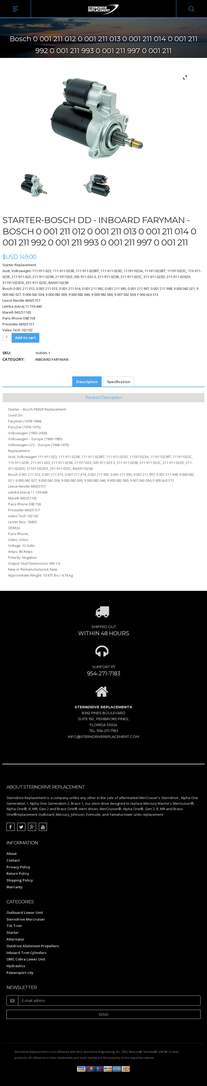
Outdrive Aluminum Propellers (32, 945)
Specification (118, 381)
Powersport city (19, 972)
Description (87, 381)
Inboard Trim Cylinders (26, 952)
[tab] (87, 381)
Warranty (14, 886)
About (11, 853)
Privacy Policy (18, 867)
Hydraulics (15, 965)
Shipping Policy (19, 880)
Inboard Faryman (51, 359)
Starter (12, 932)
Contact (13, 860)
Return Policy (17, 873)
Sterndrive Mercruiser (25, 919)
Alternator (15, 939)
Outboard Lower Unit (24, 912)
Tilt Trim (14, 925)
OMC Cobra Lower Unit (25, 959)
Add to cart (25, 337)
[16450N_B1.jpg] (96, 185)
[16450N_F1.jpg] (34, 185)
